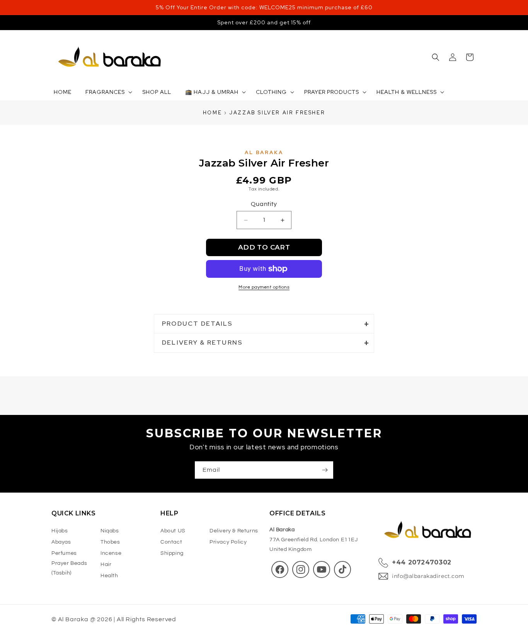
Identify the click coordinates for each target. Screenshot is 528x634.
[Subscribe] (324, 470)
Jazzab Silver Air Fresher (277, 112)
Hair (105, 564)
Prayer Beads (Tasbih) (69, 568)
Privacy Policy (228, 542)
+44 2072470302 (421, 562)
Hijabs (59, 531)
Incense (110, 553)
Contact (171, 542)
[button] (435, 57)
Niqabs (109, 531)
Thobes (110, 542)
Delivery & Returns (233, 531)
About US (173, 531)
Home (212, 112)
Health (109, 575)
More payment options (264, 287)
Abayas (61, 542)
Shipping (172, 553)
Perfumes (64, 553)
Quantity (264, 204)
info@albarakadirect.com (428, 576)
